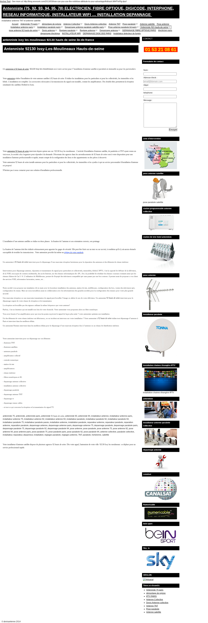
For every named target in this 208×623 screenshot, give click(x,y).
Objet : (146, 85)
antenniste (11, 78)
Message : (148, 100)
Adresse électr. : (150, 77)
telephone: (148, 93)
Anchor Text (5, 1)
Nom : (146, 70)
